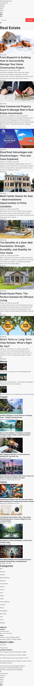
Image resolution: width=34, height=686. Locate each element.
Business (2, 571)
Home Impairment (5, 601)
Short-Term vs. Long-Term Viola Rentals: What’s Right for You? (16, 343)
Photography (3, 610)
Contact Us (3, 644)
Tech (1, 616)
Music (1, 8)
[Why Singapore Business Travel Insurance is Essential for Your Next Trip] (11, 452)
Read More (3, 80)
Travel (1, 10)
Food (1, 592)
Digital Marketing (5, 577)
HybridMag (19, 669)
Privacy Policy (4, 647)
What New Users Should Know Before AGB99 (13, 655)
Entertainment (4, 3)
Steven (16, 70)
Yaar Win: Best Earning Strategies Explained (12, 666)
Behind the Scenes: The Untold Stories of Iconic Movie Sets (17, 394)
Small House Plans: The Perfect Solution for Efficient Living (16, 297)
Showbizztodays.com (6, 1)
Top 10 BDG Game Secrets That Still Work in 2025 (14, 658)
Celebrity (2, 5)
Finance (2, 589)
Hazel (23, 116)
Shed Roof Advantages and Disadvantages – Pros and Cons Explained (16, 156)
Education (3, 580)
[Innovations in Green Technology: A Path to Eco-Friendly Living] (11, 538)
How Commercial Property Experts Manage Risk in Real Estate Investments (16, 110)
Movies (2, 6)
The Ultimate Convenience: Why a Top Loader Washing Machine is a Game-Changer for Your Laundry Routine (15, 519)
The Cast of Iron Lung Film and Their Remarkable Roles (15, 371)
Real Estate (3, 54)
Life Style (2, 604)
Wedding (2, 622)
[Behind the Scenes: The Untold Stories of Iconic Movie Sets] (3, 392)
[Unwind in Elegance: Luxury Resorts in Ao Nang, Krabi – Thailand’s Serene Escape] (11, 413)
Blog (1, 12)
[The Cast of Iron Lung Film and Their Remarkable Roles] (3, 369)
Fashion (2, 586)
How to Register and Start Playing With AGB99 (13, 652)
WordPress (10, 669)
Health (2, 598)
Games (2, 595)
